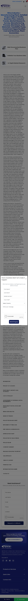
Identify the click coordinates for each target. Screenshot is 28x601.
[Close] (26, 279)
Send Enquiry (14, 322)
